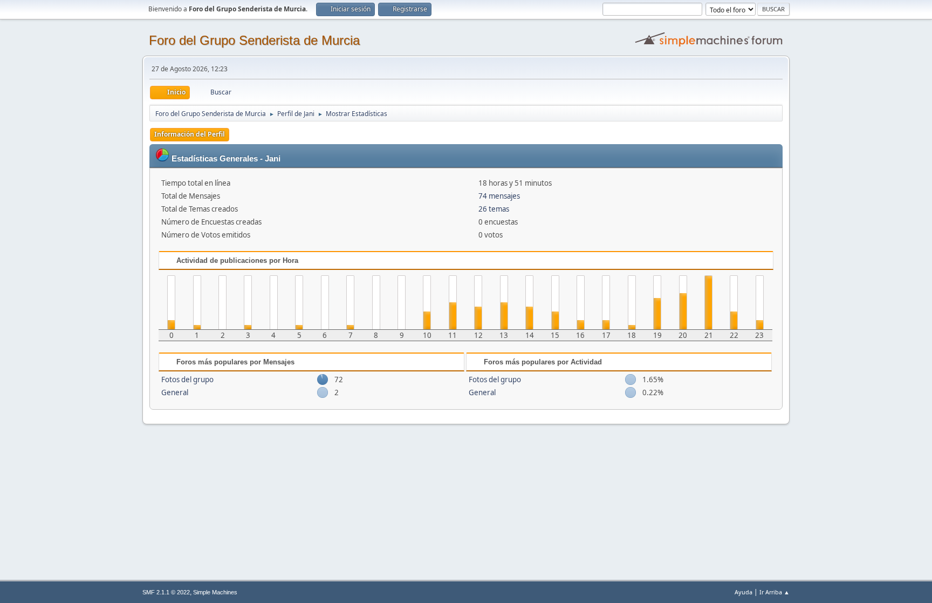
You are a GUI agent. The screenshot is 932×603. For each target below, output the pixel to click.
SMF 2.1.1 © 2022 (166, 592)
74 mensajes (499, 196)
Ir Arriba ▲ (774, 592)
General (174, 392)
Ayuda (743, 592)
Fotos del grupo (187, 379)
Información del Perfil (189, 134)
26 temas (493, 209)
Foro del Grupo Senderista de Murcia (254, 40)
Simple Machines (215, 592)
